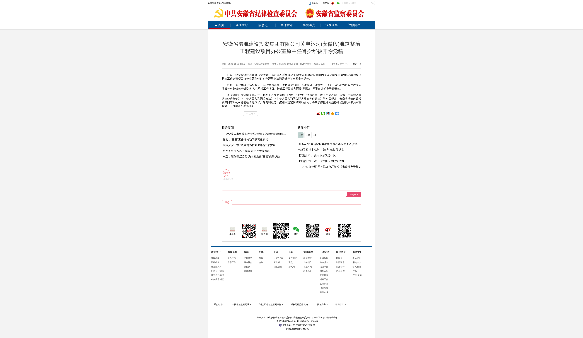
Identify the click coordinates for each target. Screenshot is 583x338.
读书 (355, 270)
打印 (358, 63)
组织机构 (215, 262)
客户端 (326, 3)
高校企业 (324, 292)
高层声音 (307, 258)
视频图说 (354, 25)
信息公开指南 (217, 270)
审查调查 (324, 262)
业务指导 (307, 262)
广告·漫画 (357, 275)
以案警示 (340, 262)
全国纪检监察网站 (240, 304)
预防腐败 (324, 287)
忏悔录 (339, 258)
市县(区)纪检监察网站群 (270, 304)
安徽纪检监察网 (261, 63)
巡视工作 (231, 258)
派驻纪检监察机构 (299, 304)
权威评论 (307, 266)
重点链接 (218, 304)
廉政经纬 (248, 270)
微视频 (247, 266)
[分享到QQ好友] (328, 113)
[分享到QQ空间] (332, 113)
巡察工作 (231, 262)
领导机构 (215, 258)
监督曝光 (309, 25)
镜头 (261, 262)
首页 (221, 25)
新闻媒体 (339, 304)
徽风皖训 (357, 258)
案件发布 (287, 25)
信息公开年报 (217, 275)
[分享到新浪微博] (318, 113)
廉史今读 (357, 262)
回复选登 (278, 266)
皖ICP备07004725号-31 (304, 325)
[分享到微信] (323, 113)
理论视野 (307, 270)
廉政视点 (248, 262)
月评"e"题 (278, 258)
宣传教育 (324, 283)
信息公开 (264, 25)
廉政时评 (292, 258)
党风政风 (324, 258)
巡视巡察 (332, 25)
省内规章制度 (217, 279)
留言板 (277, 262)
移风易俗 (357, 266)
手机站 (314, 3)
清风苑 (291, 266)
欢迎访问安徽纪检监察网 (219, 3)
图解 (261, 258)
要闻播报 (242, 25)
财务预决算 (216, 266)
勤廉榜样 (340, 266)
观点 (290, 262)
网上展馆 (340, 270)
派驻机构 (324, 275)
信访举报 (324, 266)
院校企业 (321, 304)
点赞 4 (252, 113)
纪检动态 (248, 258)
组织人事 (324, 270)
